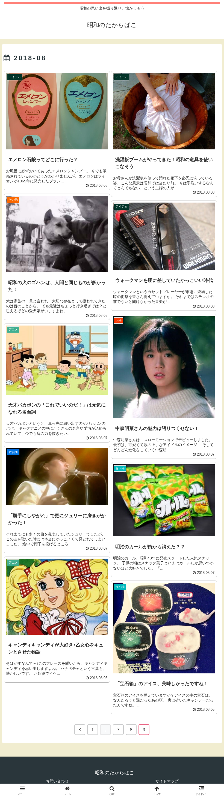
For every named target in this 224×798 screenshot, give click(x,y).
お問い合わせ (57, 781)
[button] (207, 573)
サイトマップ (166, 781)
